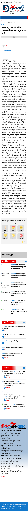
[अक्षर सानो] (4, 61)
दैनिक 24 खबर (9, 46)
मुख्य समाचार (10, 22)
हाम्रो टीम (14, 506)
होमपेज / (4, 22)
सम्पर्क (3, 506)
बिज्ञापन (19, 506)
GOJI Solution (11, 508)
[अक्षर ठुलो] (6, 61)
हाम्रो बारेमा (9, 506)
